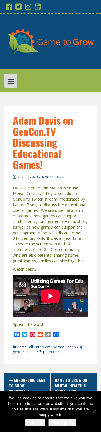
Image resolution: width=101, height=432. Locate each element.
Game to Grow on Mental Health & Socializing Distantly (71, 388)
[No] (94, 411)
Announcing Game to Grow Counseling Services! (27, 388)
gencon (19, 351)
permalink (50, 351)
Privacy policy (62, 423)
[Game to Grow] (50, 41)
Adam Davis (54, 177)
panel (30, 351)
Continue (35, 423)
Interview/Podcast (49, 347)
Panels (70, 347)
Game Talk (25, 347)
